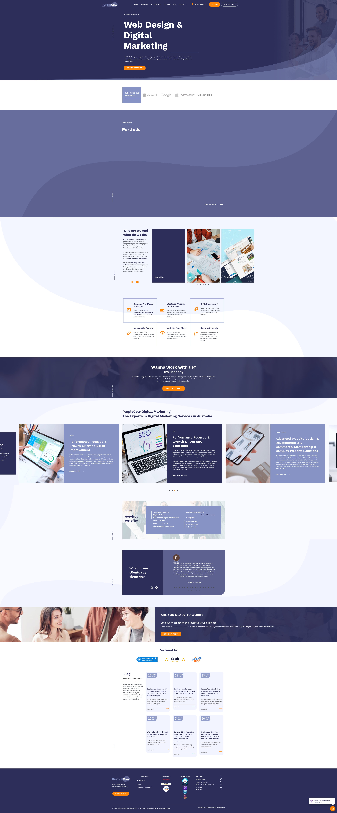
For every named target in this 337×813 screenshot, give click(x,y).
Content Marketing (208, 515)
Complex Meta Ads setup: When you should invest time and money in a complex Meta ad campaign (184, 736)
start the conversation (180, 627)
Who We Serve (156, 4)
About (136, 4)
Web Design (162, 808)
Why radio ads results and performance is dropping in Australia (157, 734)
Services (144, 4)
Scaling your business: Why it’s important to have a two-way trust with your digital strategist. (157, 692)
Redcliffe (142, 780)
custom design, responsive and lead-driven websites (143, 312)
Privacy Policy (208, 807)
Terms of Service (219, 807)
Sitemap (200, 807)
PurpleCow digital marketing (133, 240)
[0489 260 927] (193, 4)
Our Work (167, 4)
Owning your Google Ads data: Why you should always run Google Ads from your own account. (210, 735)
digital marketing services (137, 259)
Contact (182, 4)
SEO (169, 808)
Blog (174, 4)
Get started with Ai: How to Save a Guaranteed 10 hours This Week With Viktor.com (210, 692)
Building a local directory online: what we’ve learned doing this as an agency (184, 691)
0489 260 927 (201, 4)
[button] (132, 282)
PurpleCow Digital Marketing (149, 808)
